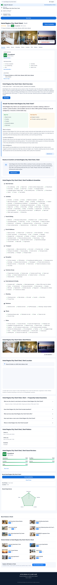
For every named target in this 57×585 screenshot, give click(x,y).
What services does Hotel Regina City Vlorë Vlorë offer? (18, 413)
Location (27, 47)
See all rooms (13, 172)
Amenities (18, 47)
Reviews (40, 47)
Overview (3, 47)
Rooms (12, 47)
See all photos (49, 354)
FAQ (32, 47)
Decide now (49, 153)
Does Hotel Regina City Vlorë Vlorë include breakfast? (17, 409)
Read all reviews (7, 57)
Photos (22, 47)
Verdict (8, 47)
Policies (35, 47)
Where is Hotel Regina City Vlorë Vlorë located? (16, 422)
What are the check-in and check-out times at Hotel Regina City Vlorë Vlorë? (23, 401)
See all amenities (7, 69)
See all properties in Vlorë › (50, 4)
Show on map (6, 78)
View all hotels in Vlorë (38, 564)
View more (6, 468)
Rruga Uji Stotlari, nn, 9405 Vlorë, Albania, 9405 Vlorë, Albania (17, 28)
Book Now (28, 18)
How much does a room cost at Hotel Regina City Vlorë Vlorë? (19, 418)
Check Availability (49, 24)
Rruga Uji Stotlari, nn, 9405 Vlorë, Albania (28, 576)
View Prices (28, 480)
